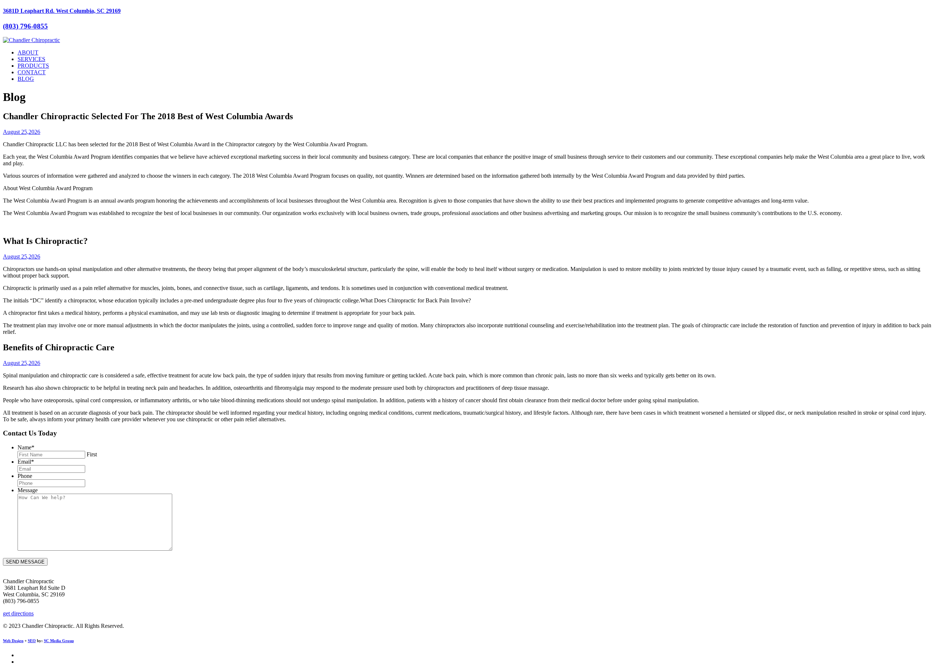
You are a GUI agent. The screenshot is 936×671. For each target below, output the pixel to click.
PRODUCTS (33, 66)
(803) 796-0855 (25, 26)
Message (28, 490)
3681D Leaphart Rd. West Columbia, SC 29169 (62, 11)
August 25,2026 (21, 132)
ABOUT (28, 52)
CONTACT (32, 72)
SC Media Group (59, 640)
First (92, 454)
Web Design (13, 640)
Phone (25, 476)
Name (26, 447)
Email (26, 462)
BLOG (26, 79)
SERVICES (31, 59)
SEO (32, 640)
